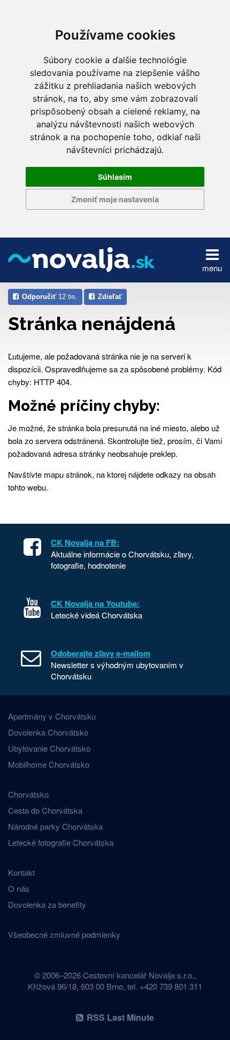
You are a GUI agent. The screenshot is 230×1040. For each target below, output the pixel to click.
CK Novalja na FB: (85, 542)
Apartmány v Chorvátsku (52, 716)
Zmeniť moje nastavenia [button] (115, 199)
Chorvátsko (28, 794)
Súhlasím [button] (115, 176)
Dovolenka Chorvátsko (48, 732)
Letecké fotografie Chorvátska (60, 842)
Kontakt (21, 872)
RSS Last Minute (120, 1017)
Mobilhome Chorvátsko (48, 764)
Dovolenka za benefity (47, 904)
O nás (18, 888)
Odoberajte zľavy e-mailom (100, 653)
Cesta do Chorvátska (45, 810)
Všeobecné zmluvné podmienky (64, 934)
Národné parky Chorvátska (55, 826)
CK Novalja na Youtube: (95, 603)
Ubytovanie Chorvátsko (49, 748)
